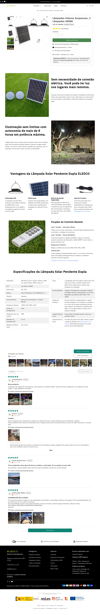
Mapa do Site (85, 573)
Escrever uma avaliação (82, 351)
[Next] (20, 17)
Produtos (37, 6)
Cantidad (55, 32)
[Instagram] (2, 2)
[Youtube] (5, 2)
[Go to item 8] (67, 363)
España (38, 605)
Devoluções (54, 566)
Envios (53, 563)
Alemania (52, 605)
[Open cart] (92, 5)
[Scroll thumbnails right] (90, 363)
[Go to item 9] (75, 363)
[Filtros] (80, 371)
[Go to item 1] (12, 363)
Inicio (38, 10)
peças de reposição (66, 60)
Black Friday (54, 569)
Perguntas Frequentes (57, 557)
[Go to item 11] (91, 363)
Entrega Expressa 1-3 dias (63, 47)
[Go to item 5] (44, 363)
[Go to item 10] (83, 363)
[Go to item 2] (20, 363)
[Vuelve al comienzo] (97, 610)
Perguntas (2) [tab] (19, 371)
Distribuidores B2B (56, 560)
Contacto (63, 6)
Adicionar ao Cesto (72, 40)
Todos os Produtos (34, 563)
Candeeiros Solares (35, 557)
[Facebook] (0, 2)
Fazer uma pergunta (82, 355)
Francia (47, 605)
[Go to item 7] (59, 363)
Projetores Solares (34, 554)
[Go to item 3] (28, 363)
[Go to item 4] (36, 363)
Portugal (43, 605)
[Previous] (16, 17)
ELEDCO (27, 586)
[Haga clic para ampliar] (47, 17)
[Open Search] (87, 5)
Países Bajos (60, 605)
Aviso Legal (76, 569)
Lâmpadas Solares (34, 560)
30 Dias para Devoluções (62, 50)
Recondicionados (34, 566)
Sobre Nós (47, 6)
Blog (55, 6)
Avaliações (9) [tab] (12, 371)
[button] (57, 29)
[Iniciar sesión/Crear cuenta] (89, 5)
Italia (56, 605)
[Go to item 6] (51, 363)
